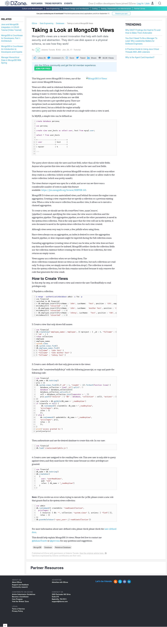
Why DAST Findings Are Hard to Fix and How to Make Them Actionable (142, 31)
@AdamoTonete (39, 540)
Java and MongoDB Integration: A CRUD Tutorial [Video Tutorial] (11, 27)
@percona (55, 540)
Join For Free (43, 68)
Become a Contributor (20, 596)
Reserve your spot (121, 13)
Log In (140, 3)
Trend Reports (53, 3)
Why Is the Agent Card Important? (139, 57)
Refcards (37, 3)
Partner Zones (139, 8)
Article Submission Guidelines (23, 594)
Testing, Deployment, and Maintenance (116, 8)
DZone (34, 23)
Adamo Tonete (48, 49)
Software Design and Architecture (76, 8)
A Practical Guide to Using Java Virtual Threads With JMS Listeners (142, 50)
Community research (20, 587)
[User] (152, 3)
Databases (60, 23)
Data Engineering (53, 8)
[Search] (159, 3)
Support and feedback (20, 584)
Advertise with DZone (60, 582)
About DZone (17, 582)
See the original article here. (92, 553)
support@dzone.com (60, 601)
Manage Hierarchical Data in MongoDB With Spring (11, 60)
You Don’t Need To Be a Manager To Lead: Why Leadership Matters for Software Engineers (141, 41)
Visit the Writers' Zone (20, 601)
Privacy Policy (17, 611)
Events (68, 3)
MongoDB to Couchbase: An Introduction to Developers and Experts (12, 49)
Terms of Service (18, 609)
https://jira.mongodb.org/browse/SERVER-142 (63, 190)
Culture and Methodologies (32, 8)
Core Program (17, 599)
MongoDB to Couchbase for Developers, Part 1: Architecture (12, 38)
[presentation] (76, 137)
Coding (95, 8)
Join (147, 3)
